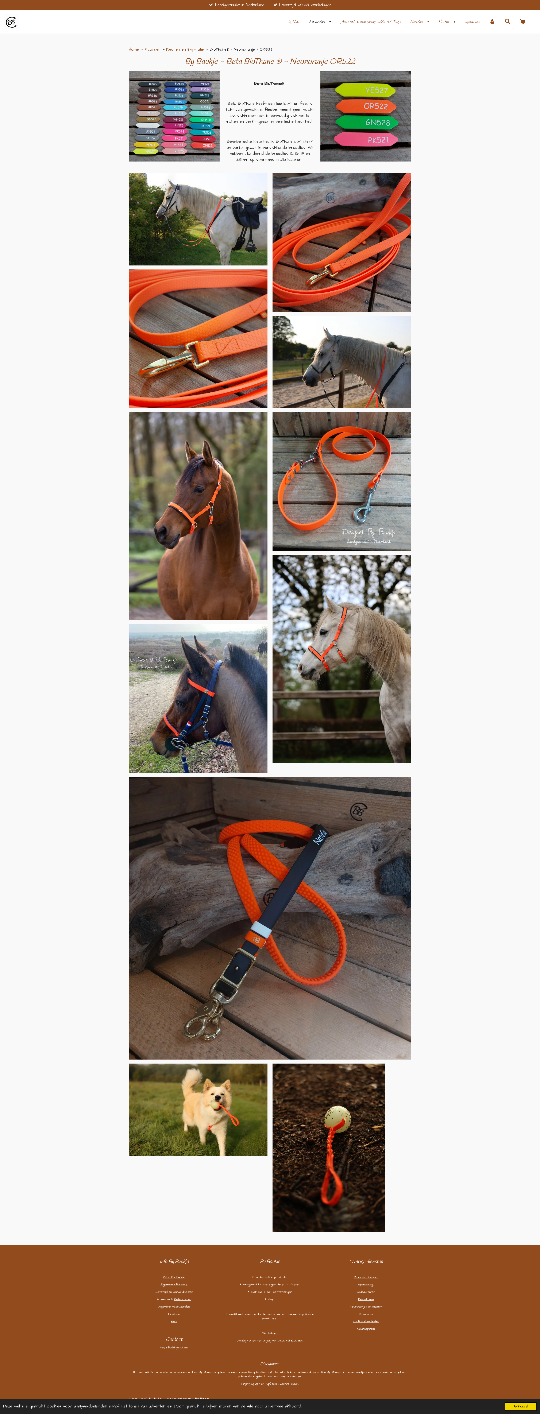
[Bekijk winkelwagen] (522, 22)
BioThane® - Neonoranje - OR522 (241, 49)
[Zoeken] (507, 22)
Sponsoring (366, 1284)
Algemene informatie (174, 1284)
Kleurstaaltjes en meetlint (366, 1307)
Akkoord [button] (521, 1406)
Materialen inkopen (366, 1277)
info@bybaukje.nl (177, 1347)
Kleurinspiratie (366, 1329)
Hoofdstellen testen (366, 1321)
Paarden (153, 49)
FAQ (174, 1321)
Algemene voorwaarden (174, 1307)
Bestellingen (366, 1299)
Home (134, 49)
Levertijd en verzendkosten (174, 1292)
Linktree (174, 1314)
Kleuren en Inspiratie (185, 49)
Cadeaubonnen (366, 1292)
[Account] (492, 22)
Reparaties (366, 1314)
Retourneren (182, 1299)
